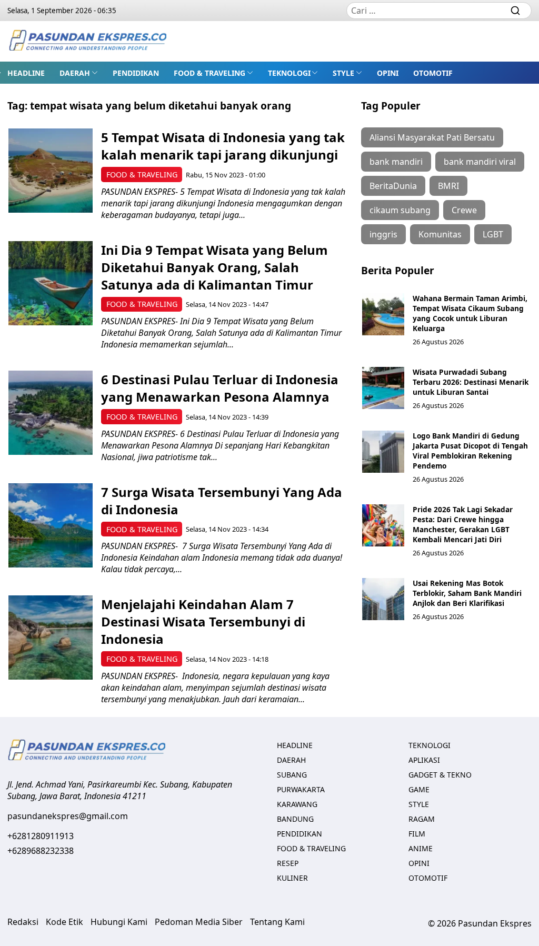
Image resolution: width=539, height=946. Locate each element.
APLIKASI (424, 760)
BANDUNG (295, 819)
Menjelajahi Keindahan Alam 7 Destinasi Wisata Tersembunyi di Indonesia (203, 621)
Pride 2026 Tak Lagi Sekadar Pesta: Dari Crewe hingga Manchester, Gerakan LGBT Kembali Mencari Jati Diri (463, 524)
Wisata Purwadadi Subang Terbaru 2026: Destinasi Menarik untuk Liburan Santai (470, 382)
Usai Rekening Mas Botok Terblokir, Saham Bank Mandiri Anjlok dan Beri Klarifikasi (467, 593)
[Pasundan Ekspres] (87, 41)
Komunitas (440, 234)
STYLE (343, 73)
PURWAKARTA (301, 789)
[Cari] (515, 10)
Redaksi (22, 922)
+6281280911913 (40, 836)
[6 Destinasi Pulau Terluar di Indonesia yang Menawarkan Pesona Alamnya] (50, 413)
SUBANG (292, 775)
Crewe (464, 210)
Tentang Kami (277, 922)
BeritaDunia (393, 186)
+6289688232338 (40, 851)
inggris (383, 234)
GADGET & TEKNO (440, 775)
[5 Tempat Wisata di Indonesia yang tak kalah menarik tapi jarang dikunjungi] (50, 170)
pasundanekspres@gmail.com (67, 816)
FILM (416, 834)
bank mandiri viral (480, 161)
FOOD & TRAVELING (209, 73)
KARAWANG (297, 804)
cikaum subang (400, 210)
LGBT (493, 234)
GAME (419, 789)
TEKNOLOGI (289, 73)
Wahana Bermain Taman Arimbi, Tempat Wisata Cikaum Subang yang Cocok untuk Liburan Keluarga (470, 313)
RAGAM (421, 819)
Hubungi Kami (119, 922)
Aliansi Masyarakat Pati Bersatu (432, 137)
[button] (78, 73)
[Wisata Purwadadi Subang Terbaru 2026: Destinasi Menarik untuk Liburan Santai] (383, 388)
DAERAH (74, 73)
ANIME (420, 848)
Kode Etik (64, 922)
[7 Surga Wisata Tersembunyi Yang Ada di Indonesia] (50, 525)
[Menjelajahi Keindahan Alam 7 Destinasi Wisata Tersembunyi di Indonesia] (50, 637)
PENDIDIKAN (136, 73)
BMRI (448, 186)
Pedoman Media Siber (199, 922)
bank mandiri (396, 161)
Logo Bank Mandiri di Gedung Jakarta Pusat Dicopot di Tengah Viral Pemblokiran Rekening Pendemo (470, 451)
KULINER (292, 878)
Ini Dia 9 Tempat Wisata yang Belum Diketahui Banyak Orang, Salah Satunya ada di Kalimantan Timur (214, 267)
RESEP (287, 863)
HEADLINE (26, 73)
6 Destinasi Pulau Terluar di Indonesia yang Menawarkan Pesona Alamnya (219, 388)
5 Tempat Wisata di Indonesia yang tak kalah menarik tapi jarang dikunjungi (223, 145)
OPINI (387, 73)
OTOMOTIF (433, 73)
